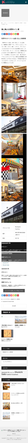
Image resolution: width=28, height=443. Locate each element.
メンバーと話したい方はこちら (14, 290)
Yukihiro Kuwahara (12, 374)
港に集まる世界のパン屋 (16, 403)
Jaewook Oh (5, 262)
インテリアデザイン (11, 31)
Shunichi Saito (6, 265)
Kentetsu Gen (12, 372)
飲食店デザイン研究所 (19, 31)
